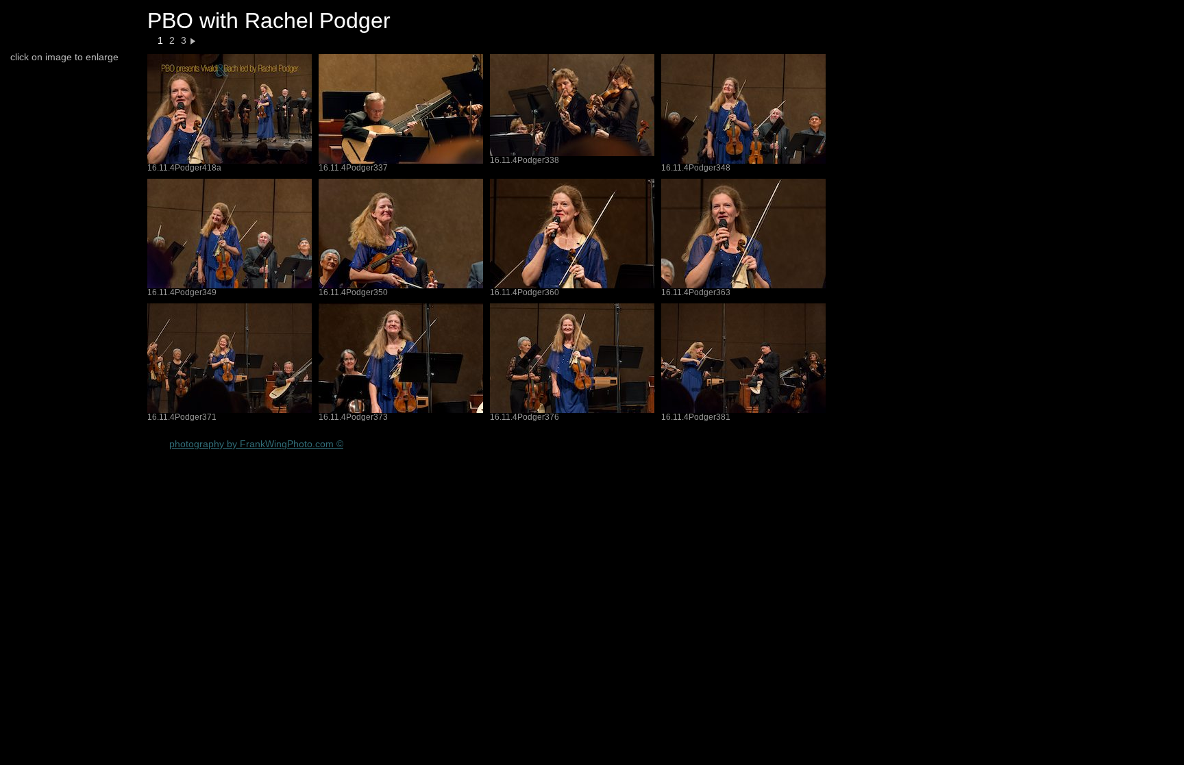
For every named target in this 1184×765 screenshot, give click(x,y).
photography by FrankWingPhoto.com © (256, 443)
